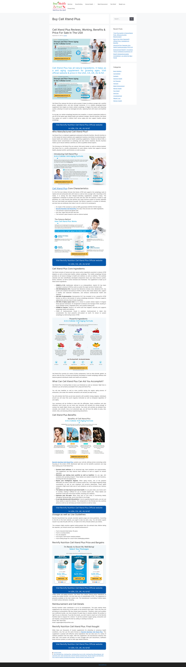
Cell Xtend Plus (59, 188)
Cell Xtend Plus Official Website (93, 654)
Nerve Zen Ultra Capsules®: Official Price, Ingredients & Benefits (121, 41)
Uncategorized (117, 96)
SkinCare (70, 4)
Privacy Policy (71, 8)
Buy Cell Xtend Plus (58, 654)
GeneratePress (102, 664)
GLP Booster (117, 81)
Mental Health (117, 88)
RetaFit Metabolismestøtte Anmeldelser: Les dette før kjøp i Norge (122, 56)
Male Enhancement (103, 4)
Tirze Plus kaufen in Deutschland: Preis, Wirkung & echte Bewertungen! (123, 35)
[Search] (132, 19)
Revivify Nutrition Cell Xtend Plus (66, 208)
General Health (89, 4)
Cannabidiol (116, 73)
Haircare (115, 83)
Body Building (78, 4)
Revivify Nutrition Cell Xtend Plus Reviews (65, 657)
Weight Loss (122, 4)
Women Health (117, 101)
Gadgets (115, 76)
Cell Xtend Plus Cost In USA (78, 654)
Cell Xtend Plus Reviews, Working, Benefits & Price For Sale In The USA (78, 31)
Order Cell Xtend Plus (66, 655)
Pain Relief (113, 4)
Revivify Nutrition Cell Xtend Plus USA (85, 657)
